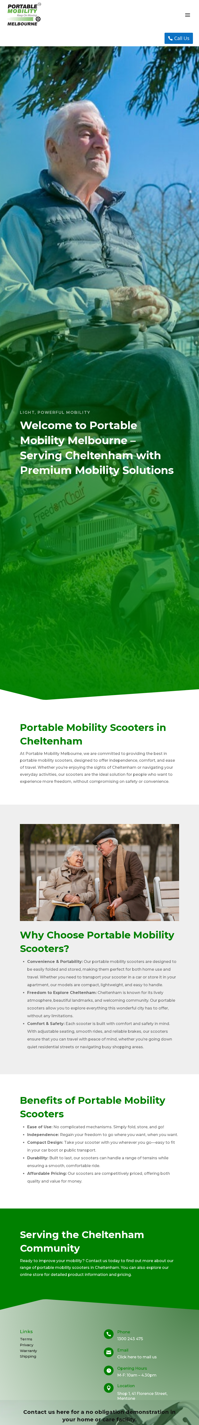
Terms (26, 1339)
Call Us (182, 38)
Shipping (28, 1356)
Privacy (26, 1345)
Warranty (28, 1350)
